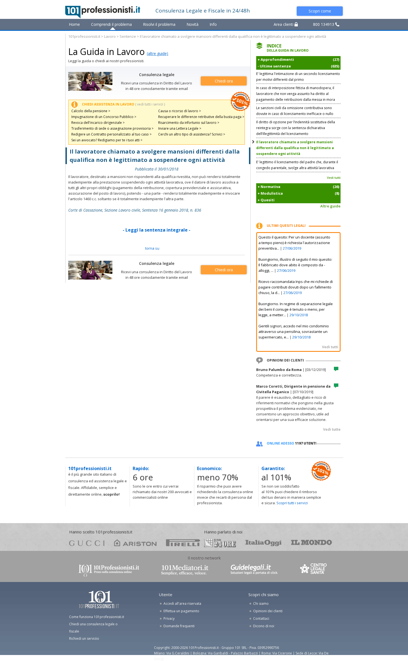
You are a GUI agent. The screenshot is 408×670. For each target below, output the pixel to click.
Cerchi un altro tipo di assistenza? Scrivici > (191, 134)
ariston (135, 542)
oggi (263, 542)
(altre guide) (157, 53)
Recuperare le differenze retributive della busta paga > (201, 116)
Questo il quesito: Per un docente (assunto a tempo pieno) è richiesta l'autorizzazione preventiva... (294, 243)
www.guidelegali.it (254, 569)
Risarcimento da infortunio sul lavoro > (188, 122)
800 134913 (324, 24)
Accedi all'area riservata (182, 603)
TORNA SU (152, 248)
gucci (87, 542)
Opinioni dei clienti (268, 611)
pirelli (183, 542)
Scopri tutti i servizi (292, 502)
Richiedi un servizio (84, 638)
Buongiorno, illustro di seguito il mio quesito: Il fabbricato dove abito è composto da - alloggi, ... (295, 265)
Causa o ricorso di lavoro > (179, 111)
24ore (220, 543)
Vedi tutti (334, 177)
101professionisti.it (84, 36)
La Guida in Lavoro (106, 51)
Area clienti (284, 24)
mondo (311, 542)
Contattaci (261, 618)
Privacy (169, 618)
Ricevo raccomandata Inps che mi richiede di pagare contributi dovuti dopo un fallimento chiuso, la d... (295, 287)
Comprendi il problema (111, 24)
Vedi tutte (332, 429)
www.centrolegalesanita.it (314, 569)
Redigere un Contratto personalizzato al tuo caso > (111, 134)
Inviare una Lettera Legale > (179, 128)
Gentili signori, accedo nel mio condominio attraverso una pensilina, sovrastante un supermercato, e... (293, 331)
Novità (192, 24)
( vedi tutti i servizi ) (150, 104)
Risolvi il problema (159, 24)
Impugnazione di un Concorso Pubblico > (103, 116)
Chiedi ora (224, 81)
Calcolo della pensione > (90, 111)
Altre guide (330, 206)
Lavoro (110, 36)
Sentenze (128, 36)
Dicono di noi (263, 626)
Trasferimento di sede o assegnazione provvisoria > (112, 128)
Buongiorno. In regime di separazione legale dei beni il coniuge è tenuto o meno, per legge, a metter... (295, 309)
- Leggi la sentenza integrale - (156, 230)
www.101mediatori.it (184, 569)
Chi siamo (261, 603)
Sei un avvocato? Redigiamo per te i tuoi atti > (106, 140)
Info (213, 24)
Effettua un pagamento (181, 611)
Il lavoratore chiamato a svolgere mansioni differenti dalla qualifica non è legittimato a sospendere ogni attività (295, 148)
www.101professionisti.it (108, 569)
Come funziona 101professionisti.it (96, 616)
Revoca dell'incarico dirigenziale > (98, 122)
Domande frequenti (179, 626)
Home (74, 24)
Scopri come (320, 11)
